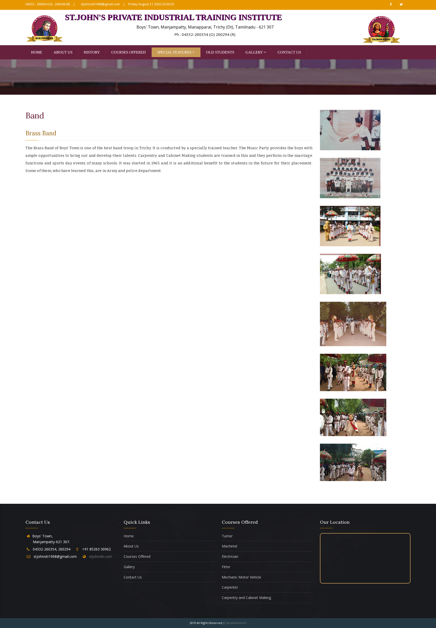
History (92, 52)
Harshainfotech (236, 623)
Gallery (254, 52)
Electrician (230, 556)
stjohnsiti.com (99, 556)
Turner (227, 536)
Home (36, 52)
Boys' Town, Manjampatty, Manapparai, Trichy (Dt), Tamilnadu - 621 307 (205, 27)
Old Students (220, 52)
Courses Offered (128, 52)
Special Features (174, 52)
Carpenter (230, 587)
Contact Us (289, 52)
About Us (62, 52)
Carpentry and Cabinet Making (246, 597)
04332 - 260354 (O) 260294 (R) (47, 4)
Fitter (226, 566)
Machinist (229, 546)
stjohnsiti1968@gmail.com (100, 4)
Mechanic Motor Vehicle (241, 577)
